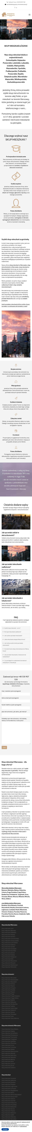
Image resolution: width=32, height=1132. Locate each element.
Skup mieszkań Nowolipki (9, 982)
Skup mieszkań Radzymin (9, 1107)
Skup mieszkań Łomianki (9, 1088)
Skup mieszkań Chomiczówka (10, 938)
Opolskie (21, 68)
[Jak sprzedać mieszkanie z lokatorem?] (16, 594)
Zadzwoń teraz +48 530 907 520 (17, 2)
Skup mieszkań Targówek (9, 1039)
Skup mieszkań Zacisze (8, 1063)
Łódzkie (10, 66)
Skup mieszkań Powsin (8, 992)
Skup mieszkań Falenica (8, 945)
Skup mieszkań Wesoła (8, 1053)
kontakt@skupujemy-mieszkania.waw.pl (17, 4)
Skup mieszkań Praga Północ (10, 998)
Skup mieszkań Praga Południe (11, 996)
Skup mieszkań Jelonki (8, 953)
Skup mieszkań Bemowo (9, 930)
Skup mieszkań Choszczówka (10, 941)
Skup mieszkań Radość (8, 1000)
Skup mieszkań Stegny (8, 1031)
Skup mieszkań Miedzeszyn (10, 965)
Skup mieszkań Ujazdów (9, 1041)
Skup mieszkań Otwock (8, 1099)
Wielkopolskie (20, 79)
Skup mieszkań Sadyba (8, 1006)
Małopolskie (19, 66)
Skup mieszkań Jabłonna (9, 1080)
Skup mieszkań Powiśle (8, 990)
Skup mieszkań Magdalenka (10, 1090)
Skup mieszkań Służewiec (9, 1014)
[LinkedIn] (16, 7)
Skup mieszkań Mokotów (9, 967)
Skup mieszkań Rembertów (9, 1004)
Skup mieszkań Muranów (9, 978)
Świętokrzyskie (10, 76)
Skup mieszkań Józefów (8, 1082)
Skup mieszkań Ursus (8, 1045)
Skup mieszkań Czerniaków (10, 943)
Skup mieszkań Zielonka (9, 1117)
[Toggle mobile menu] (29, 14)
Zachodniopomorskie (16, 82)
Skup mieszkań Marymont (9, 961)
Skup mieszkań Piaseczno (9, 1103)
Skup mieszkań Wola (8, 1061)
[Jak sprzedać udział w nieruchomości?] (16, 528)
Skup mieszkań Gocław (8, 947)
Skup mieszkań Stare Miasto (10, 1029)
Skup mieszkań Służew (8, 1012)
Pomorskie (12, 74)
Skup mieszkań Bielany (8, 934)
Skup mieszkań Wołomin (9, 1113)
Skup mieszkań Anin (7, 928)
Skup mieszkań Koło (7, 959)
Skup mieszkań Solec (8, 1016)
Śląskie (21, 74)
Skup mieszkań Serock (8, 1109)
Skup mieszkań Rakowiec (9, 1002)
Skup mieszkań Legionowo (9, 1086)
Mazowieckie (11, 68)
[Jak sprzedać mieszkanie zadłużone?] (16, 560)
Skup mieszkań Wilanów (9, 1057)
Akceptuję (5, 1129)
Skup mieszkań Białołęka (9, 932)
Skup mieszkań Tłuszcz (8, 1111)
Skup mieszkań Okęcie (8, 986)
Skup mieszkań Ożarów (8, 1101)
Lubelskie (17, 63)
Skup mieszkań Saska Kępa (9, 1008)
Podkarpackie (11, 71)
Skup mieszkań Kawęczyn (9, 957)
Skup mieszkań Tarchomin (9, 1037)
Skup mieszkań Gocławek (9, 949)
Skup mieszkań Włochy (8, 1059)
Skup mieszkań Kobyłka (8, 1084)
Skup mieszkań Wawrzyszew (10, 1051)
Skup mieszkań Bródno (8, 936)
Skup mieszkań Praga (8, 994)
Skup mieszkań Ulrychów (9, 1043)
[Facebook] (14, 7)
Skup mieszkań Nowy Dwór (10, 1096)
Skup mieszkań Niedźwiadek (10, 980)
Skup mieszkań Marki (8, 1092)
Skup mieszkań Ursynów (9, 1047)
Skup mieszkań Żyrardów (9, 1119)
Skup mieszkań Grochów (9, 951)
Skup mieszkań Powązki (9, 988)
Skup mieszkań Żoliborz (9, 1067)
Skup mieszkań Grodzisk (9, 1078)
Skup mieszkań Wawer (8, 1049)
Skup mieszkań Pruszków (9, 1105)
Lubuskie (25, 63)
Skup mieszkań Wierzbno (9, 1055)
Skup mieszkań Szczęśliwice (10, 1033)
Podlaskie (22, 71)
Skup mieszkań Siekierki (9, 1010)
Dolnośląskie (11, 60)
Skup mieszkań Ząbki (8, 1115)
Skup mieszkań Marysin (8, 963)
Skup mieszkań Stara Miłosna (10, 1018)
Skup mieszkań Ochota (8, 984)
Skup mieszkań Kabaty (8, 955)
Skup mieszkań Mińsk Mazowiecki (11, 1094)
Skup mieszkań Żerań (8, 1065)
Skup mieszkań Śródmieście (10, 1035)
